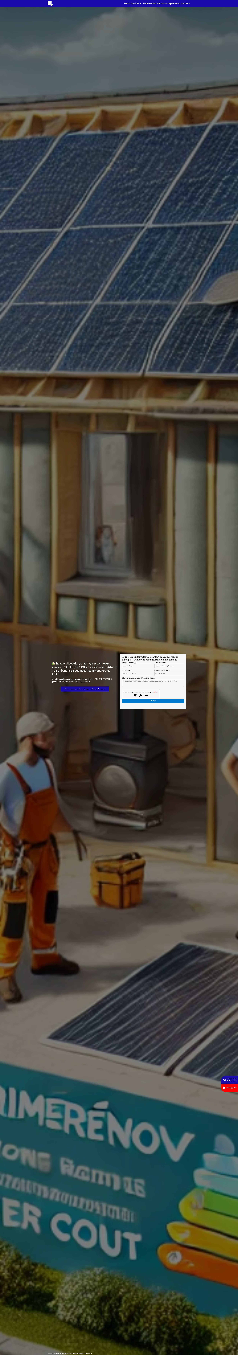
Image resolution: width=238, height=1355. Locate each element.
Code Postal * (126, 670)
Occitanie (74, 1353)
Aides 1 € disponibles (131, 3)
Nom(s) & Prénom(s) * (129, 663)
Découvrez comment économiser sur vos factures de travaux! (85, 689)
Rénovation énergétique (61, 1353)
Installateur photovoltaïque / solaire (174, 3)
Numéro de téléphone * (162, 670)
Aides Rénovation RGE (151, 3)
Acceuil (50, 1353)
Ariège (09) (82, 1353)
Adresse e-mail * (160, 663)
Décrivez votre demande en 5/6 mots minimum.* (138, 678)
